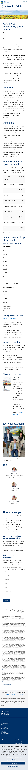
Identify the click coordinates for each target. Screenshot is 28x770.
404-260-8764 (5, 728)
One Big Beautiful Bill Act (9, 318)
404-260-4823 (6, 733)
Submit (6, 600)
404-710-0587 (5, 723)
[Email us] (1, 715)
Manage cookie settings (12, 766)
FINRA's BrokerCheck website (14, 695)
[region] (14, 757)
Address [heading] (2, 739)
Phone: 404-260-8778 (5, 714)
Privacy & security (18, 741)
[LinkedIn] (2, 724)
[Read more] (4, 614)
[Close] (25, 745)
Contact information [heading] (5, 711)
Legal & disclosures (18, 743)
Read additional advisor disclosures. (7, 684)
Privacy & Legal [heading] (18, 739)
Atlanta (2, 741)
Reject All (13, 759)
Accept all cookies (13, 763)
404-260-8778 (6, 722)
